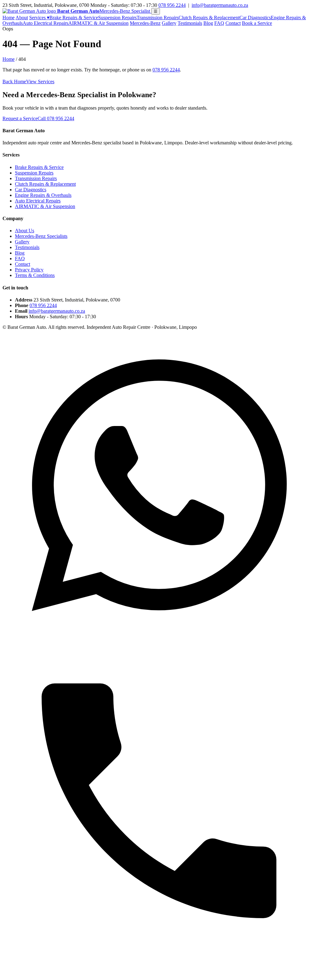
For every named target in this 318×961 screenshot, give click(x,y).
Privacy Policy (29, 269)
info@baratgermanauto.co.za (220, 5)
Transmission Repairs (158, 17)
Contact (233, 23)
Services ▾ (39, 17)
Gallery (169, 23)
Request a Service (20, 118)
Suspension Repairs (117, 17)
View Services (40, 81)
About (22, 17)
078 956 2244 (172, 5)
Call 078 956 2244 (56, 118)
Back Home (14, 81)
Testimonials (190, 23)
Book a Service (257, 23)
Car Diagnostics (255, 17)
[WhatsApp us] (159, 641)
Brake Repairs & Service (73, 17)
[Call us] (159, 955)
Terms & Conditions (35, 275)
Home (8, 17)
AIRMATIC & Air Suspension (98, 23)
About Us (24, 230)
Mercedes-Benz (145, 23)
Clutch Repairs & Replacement (209, 17)
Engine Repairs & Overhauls (43, 195)
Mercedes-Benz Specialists (41, 236)
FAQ (219, 23)
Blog (208, 23)
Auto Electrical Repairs (45, 23)
